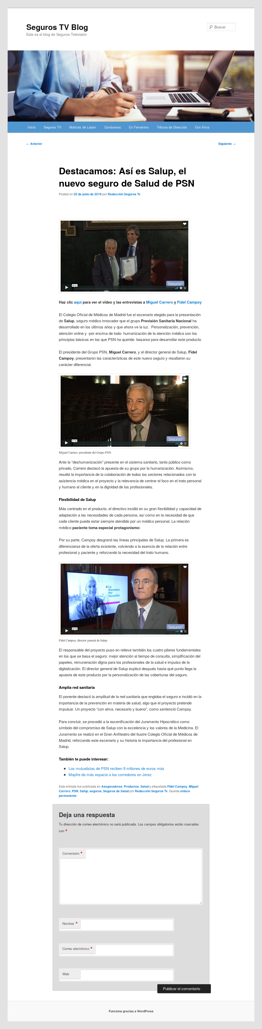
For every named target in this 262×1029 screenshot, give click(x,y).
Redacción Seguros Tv (124, 194)
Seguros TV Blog (57, 26)
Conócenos (112, 127)
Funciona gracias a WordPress (131, 1011)
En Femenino (139, 127)
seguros (96, 791)
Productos (131, 786)
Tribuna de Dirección (172, 127)
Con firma (202, 127)
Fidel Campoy (189, 302)
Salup (84, 791)
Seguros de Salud (116, 791)
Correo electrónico (77, 949)
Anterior (34, 143)
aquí (78, 302)
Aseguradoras (111, 786)
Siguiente (227, 143)
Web (65, 973)
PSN (75, 791)
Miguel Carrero (159, 302)
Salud (144, 786)
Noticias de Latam (82, 127)
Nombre (70, 923)
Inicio (32, 127)
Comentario (72, 853)
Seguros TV (52, 127)
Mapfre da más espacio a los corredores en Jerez (110, 774)
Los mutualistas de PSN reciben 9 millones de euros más (116, 768)
